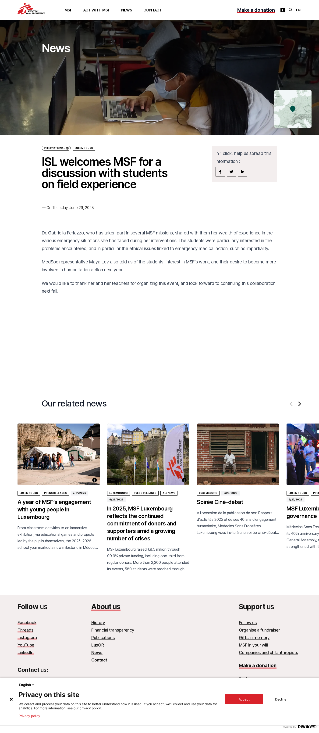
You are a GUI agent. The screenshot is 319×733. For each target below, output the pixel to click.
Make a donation (256, 10)
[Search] (290, 10)
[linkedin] (242, 171)
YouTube (26, 645)
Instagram (27, 637)
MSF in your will (253, 645)
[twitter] (231, 171)
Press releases (55, 493)
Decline (280, 699)
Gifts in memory (254, 637)
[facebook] (220, 171)
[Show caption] (94, 480)
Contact (152, 10)
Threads (25, 630)
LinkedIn (26, 652)
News (126, 10)
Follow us (248, 622)
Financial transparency (112, 630)
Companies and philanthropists (268, 652)
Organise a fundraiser (259, 630)
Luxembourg (84, 148)
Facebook (27, 622)
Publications (103, 637)
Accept (244, 699)
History (98, 622)
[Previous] (291, 404)
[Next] (299, 404)
